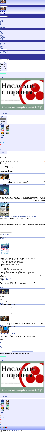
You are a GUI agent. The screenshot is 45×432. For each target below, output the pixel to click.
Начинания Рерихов (2, 26)
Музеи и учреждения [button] (1, 50)
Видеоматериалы (2, 46)
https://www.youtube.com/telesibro (6, 280)
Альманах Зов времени (3, 43)
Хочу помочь (1, 39)
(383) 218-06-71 (2, 5)
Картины (1, 45)
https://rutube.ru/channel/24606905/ (7, 234)
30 (0, 346)
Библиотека (1, 44)
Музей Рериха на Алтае (3, 52)
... (0, 345)
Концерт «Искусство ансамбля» (5, 179)
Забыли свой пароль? (2, 123)
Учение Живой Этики (3, 18)
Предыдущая (1, 347)
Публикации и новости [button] (1, 41)
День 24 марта (2, 294)
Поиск (6, 6)
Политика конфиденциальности (3, 429)
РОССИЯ (1, 48)
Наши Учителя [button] (1, 17)
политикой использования (15, 430)
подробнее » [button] (1, 221)
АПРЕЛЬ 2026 (2, 238)
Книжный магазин (2, 37)
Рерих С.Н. (1, 23)
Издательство (2, 36)
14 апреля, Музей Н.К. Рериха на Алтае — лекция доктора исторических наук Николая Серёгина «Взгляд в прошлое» (18, 216)
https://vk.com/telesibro (5, 235)
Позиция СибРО (1, 55)
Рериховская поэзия (2, 35)
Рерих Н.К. (1, 21)
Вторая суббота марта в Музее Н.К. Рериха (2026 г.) (8, 333)
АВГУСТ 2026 (2, 75)
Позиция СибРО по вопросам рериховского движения (4, 113)
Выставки (1, 32)
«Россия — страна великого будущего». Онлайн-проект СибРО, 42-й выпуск (12, 305)
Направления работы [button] (1, 29)
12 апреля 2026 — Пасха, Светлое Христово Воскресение (9, 195)
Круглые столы (2, 31)
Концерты (1, 33)
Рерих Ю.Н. (1, 22)
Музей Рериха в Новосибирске (4, 51)
